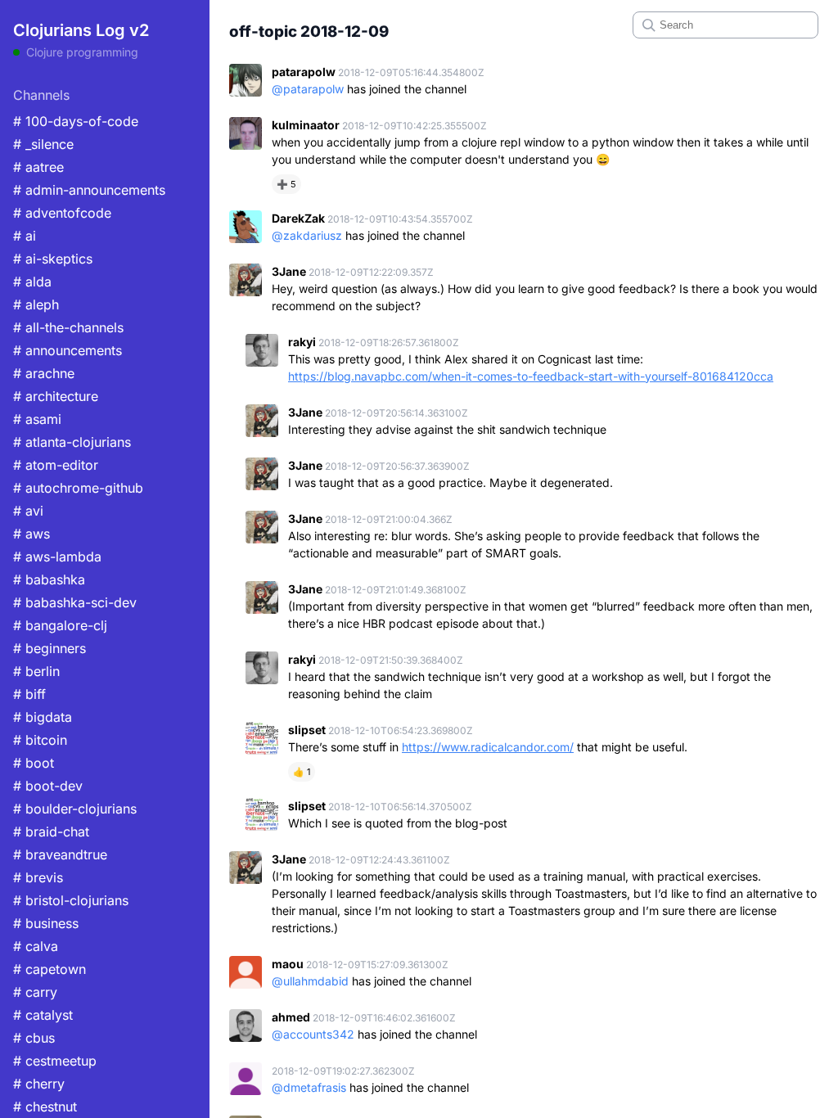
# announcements (67, 350)
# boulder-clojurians (75, 808)
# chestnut (45, 1106)
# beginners (49, 648)
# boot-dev (48, 786)
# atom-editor (55, 465)
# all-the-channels (68, 327)
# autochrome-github (78, 488)
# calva (35, 946)
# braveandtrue (60, 854)
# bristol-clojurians (70, 900)
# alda (32, 281)
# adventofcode (62, 213)
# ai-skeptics (52, 258)
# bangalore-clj (60, 625)
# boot (33, 763)
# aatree (38, 167)
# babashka (49, 579)
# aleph (36, 304)
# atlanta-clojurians (72, 442)
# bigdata (42, 717)
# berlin (36, 671)
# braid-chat (51, 831)
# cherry (39, 1083)
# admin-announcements (89, 190)
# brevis (38, 877)
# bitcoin (40, 740)
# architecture (55, 396)
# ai (24, 236)
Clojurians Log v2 (81, 30)
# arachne (43, 373)
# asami (37, 419)
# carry (35, 992)
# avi (28, 511)
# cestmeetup (55, 1061)
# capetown (49, 969)
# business (46, 923)
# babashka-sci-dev (75, 602)
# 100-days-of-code (75, 121)
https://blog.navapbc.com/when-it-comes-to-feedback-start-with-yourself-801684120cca (530, 376)
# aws (31, 533)
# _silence (43, 144)
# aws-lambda (57, 556)
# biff (29, 694)
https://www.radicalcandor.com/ (488, 747)
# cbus (34, 1038)
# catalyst (43, 1015)
